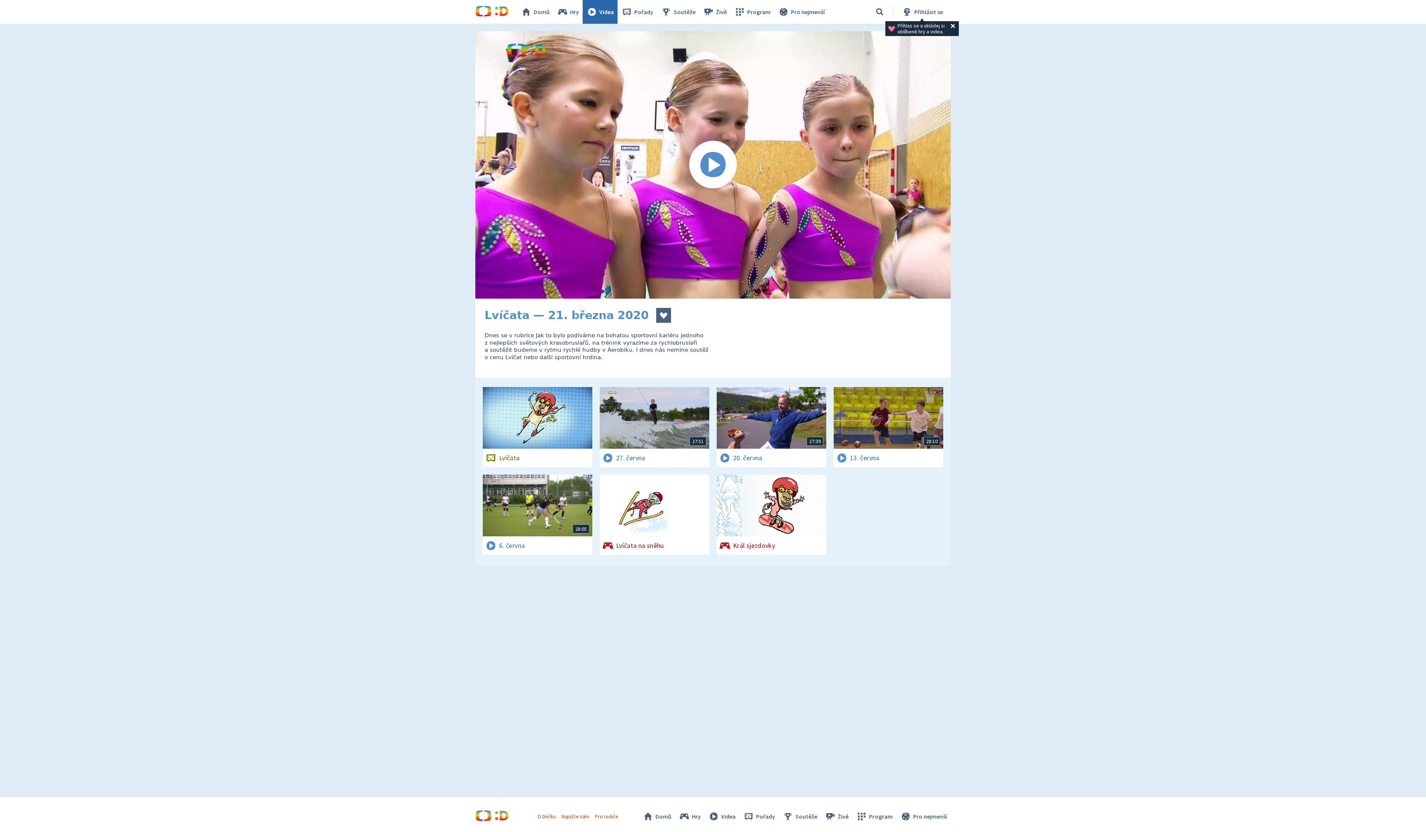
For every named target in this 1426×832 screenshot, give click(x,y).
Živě (721, 12)
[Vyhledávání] (879, 12)
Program (759, 12)
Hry (574, 12)
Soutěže (685, 12)
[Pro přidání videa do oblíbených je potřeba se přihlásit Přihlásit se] (663, 315)
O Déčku (546, 816)
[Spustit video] (713, 165)
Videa (606, 12)
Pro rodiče (606, 816)
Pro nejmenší (808, 12)
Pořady (643, 12)
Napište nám (575, 816)
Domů (542, 12)
